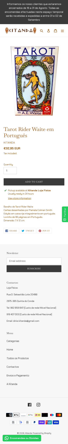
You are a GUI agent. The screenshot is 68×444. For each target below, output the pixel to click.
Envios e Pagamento (18, 375)
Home (10, 349)
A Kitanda (12, 384)
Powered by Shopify (42, 433)
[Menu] (62, 30)
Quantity (8, 164)
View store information (19, 198)
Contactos (13, 366)
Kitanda (28, 433)
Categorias (13, 341)
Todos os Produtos (18, 358)
